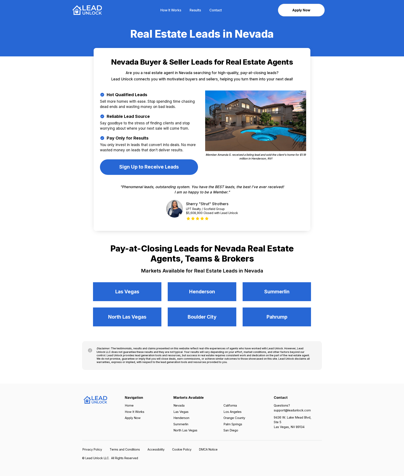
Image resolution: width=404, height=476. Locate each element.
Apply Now (133, 418)
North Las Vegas (185, 430)
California (230, 405)
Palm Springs (232, 424)
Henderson (181, 418)
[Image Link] (87, 10)
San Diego (230, 430)
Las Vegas (181, 412)
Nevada (179, 405)
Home (129, 405)
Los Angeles (232, 412)
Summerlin (180, 424)
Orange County (234, 418)
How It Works (134, 412)
